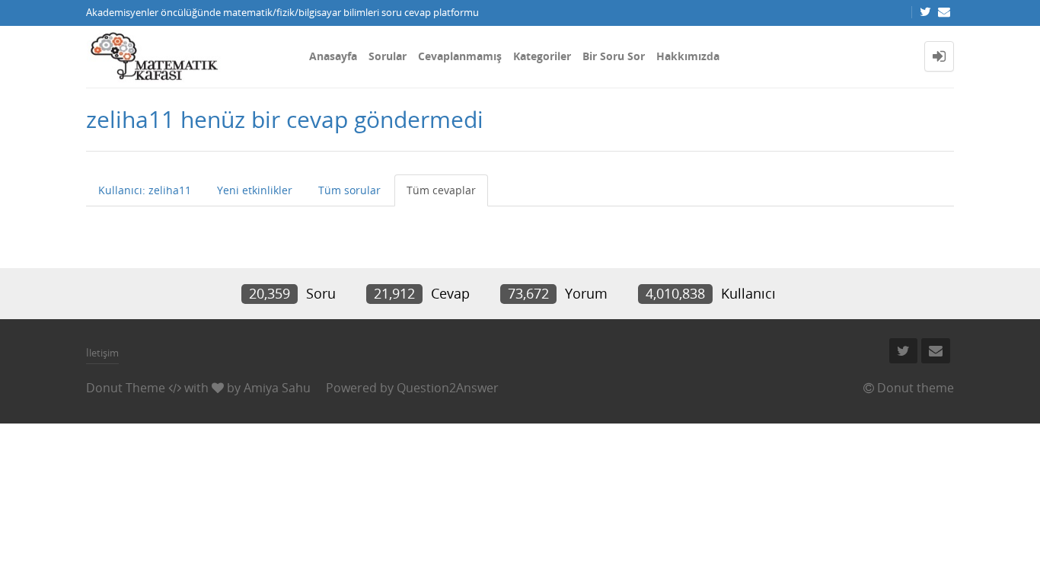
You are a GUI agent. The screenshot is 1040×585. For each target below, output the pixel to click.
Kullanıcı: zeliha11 (144, 190)
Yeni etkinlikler (254, 190)
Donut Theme (125, 387)
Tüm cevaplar (441, 190)
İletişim (102, 353)
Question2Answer (448, 387)
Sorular (387, 56)
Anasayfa (333, 56)
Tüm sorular (349, 190)
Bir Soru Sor (613, 56)
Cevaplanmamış (460, 56)
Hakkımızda (687, 56)
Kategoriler (542, 56)
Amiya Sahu (277, 387)
